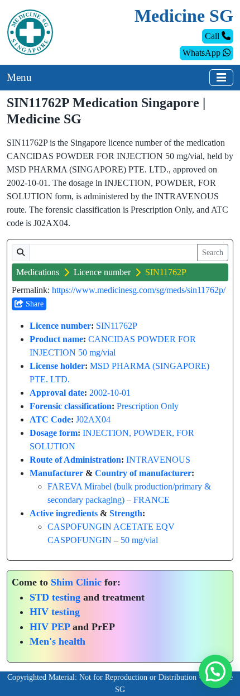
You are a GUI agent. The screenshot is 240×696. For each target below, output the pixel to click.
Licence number (102, 272)
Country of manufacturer (143, 473)
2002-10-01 (110, 392)
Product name (56, 339)
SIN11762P (116, 325)
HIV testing (55, 611)
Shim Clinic (76, 582)
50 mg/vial (139, 540)
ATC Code (50, 419)
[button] (215, 671)
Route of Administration (75, 459)
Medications (37, 272)
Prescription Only (148, 406)
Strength (125, 513)
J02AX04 (93, 419)
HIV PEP (50, 626)
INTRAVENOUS (158, 459)
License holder (57, 366)
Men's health (57, 641)
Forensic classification (71, 406)
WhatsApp (203, 52)
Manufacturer (56, 473)
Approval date (57, 392)
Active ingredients (64, 513)
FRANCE (151, 500)
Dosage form (54, 433)
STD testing (55, 597)
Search (212, 252)
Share (33, 304)
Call (213, 36)
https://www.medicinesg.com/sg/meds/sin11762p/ (138, 290)
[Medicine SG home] (30, 31)
